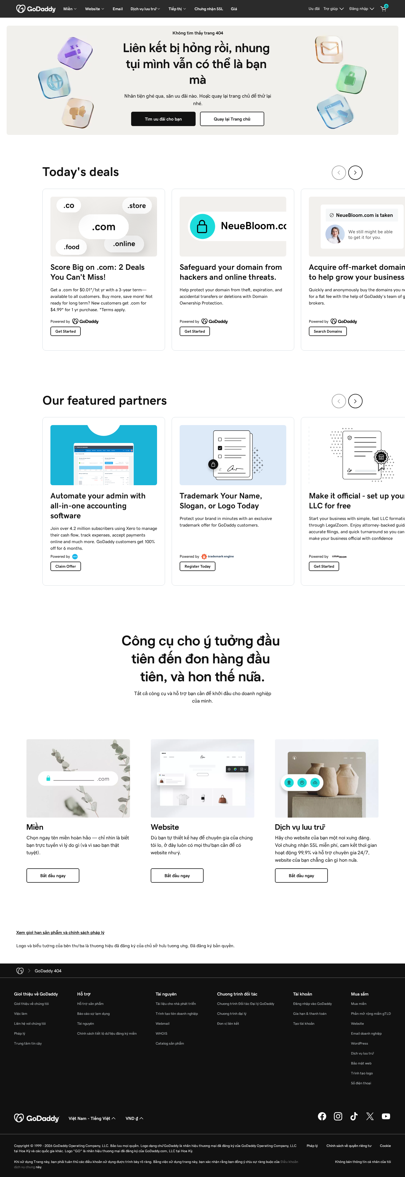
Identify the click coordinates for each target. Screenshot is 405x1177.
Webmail (162, 1023)
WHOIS (161, 1033)
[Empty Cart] (383, 9)
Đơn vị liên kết (228, 1023)
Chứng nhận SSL (209, 9)
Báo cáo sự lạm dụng (93, 1013)
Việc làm (20, 1013)
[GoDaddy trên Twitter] (370, 1119)
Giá (234, 9)
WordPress (359, 1043)
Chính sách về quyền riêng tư (348, 1145)
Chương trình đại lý (231, 1013)
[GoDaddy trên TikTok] (354, 1119)
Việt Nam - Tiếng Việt (89, 1118)
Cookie (385, 1145)
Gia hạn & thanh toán (309, 1013)
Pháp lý (19, 1033)
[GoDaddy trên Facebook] (322, 1119)
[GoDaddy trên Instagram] (338, 1119)
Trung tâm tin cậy (28, 1043)
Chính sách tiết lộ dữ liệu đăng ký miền (107, 1033)
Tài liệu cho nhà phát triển (176, 1003)
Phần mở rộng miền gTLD (371, 1013)
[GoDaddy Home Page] (37, 1118)
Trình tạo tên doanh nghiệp (177, 1013)
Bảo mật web (361, 1063)
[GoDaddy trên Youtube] (386, 1119)
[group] (202, 268)
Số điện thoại (361, 1083)
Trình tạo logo (362, 1073)
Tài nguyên (85, 1023)
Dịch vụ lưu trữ (362, 1053)
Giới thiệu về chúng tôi (31, 1003)
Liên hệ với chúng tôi (30, 1023)
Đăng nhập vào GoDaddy (312, 1003)
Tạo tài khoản (303, 1023)
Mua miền (358, 1003)
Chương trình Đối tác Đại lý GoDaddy (245, 1003)
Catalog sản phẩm (170, 1043)
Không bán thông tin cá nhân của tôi (363, 1161)
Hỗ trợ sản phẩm (90, 1003)
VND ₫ (132, 1118)
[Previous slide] (339, 173)
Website (357, 1023)
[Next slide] (355, 173)
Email (118, 9)
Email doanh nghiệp (366, 1033)
